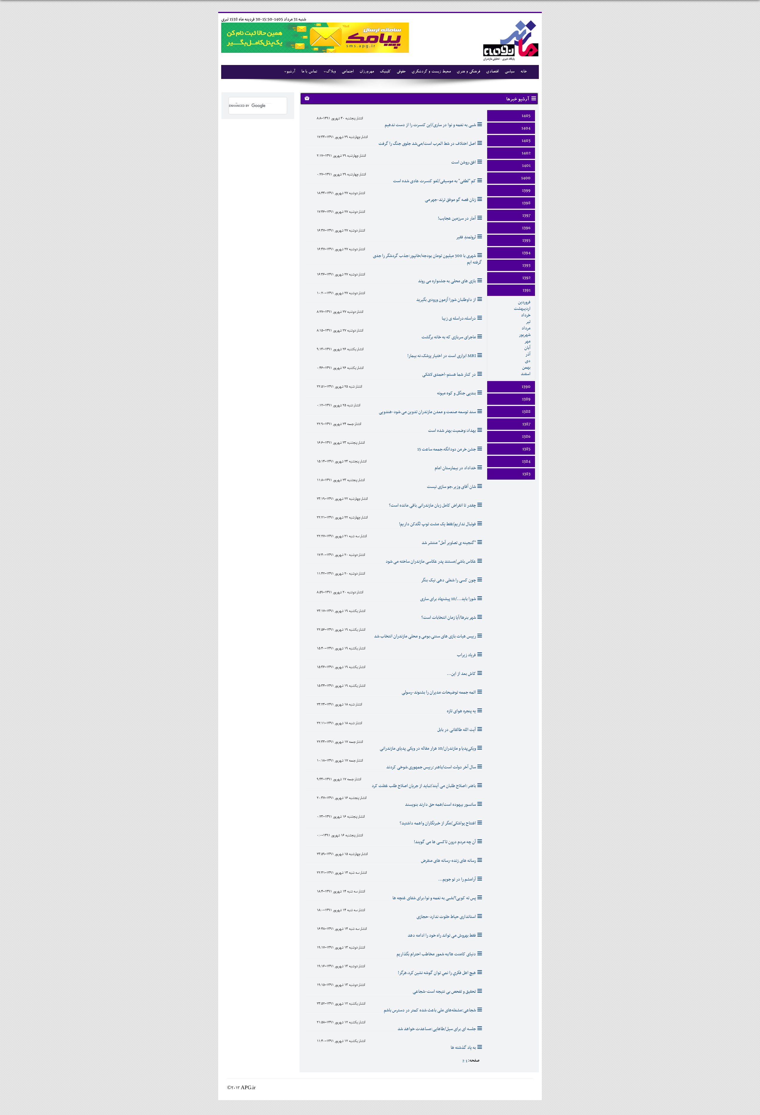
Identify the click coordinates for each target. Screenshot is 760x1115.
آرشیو (290, 71)
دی (528, 361)
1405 (526, 116)
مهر (527, 341)
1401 (526, 165)
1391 (526, 290)
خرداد (526, 315)
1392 (526, 278)
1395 (526, 240)
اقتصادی (492, 71)
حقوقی (401, 71)
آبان (527, 348)
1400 (526, 178)
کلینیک (385, 71)
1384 (526, 461)
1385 (526, 449)
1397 (526, 215)
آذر (528, 354)
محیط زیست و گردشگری (431, 71)
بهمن (526, 367)
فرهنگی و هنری (468, 71)
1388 (526, 411)
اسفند (526, 374)
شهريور (525, 335)
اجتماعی (348, 71)
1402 (526, 153)
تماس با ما (309, 71)
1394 (526, 253)
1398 (526, 203)
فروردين (524, 302)
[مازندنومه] (510, 39)
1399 (526, 190)
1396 (526, 228)
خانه (523, 71)
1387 (526, 424)
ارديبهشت (522, 309)
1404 (526, 128)
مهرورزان (367, 71)
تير (528, 322)
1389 (526, 399)
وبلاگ (331, 71)
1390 (526, 387)
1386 (526, 436)
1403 (526, 141)
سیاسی (509, 71)
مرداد (526, 328)
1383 (526, 474)
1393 (526, 265)
